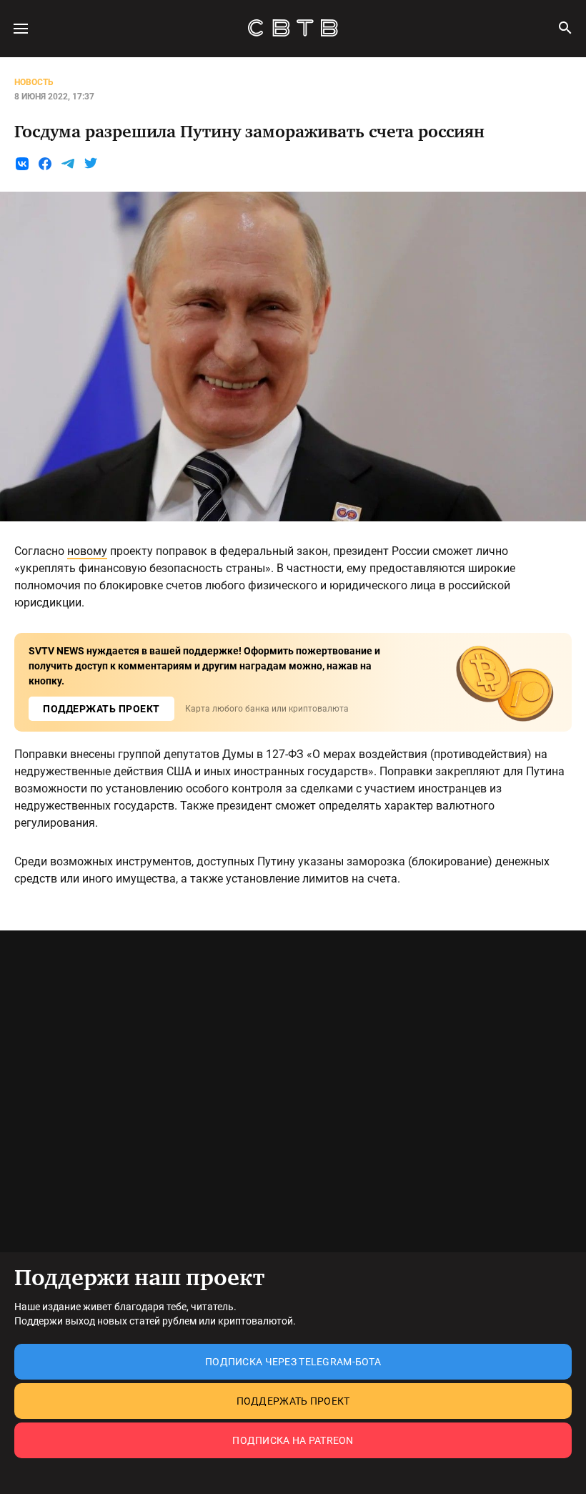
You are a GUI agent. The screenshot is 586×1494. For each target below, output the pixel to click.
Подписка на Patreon (292, 1440)
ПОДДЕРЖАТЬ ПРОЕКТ (101, 708)
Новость (34, 82)
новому (87, 551)
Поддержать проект (293, 1401)
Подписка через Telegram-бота (293, 1361)
